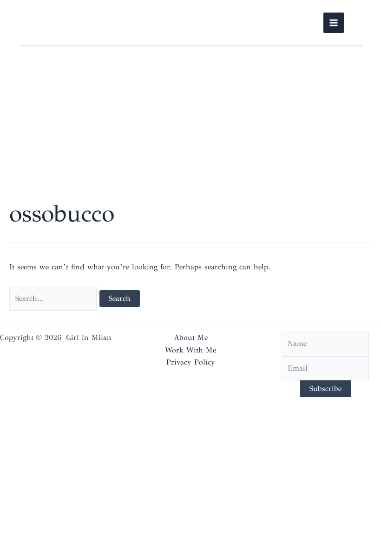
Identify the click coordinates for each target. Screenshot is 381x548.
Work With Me (190, 350)
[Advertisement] (190, 127)
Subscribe (325, 388)
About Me (191, 337)
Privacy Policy (190, 362)
